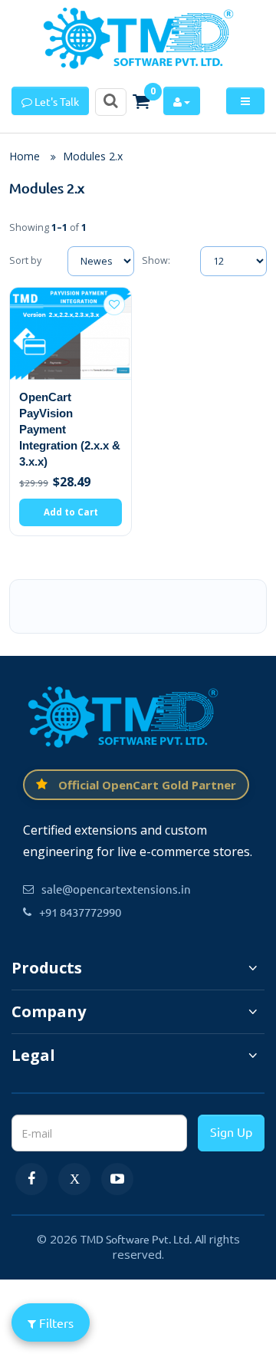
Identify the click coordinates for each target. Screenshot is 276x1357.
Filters (55, 1322)
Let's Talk (55, 101)
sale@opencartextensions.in (116, 888)
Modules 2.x (93, 156)
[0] (141, 101)
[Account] (181, 101)
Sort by (25, 260)
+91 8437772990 (80, 911)
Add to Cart (71, 512)
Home (24, 156)
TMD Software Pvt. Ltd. (136, 1239)
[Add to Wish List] (114, 304)
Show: (156, 260)
